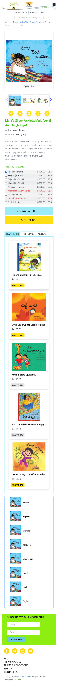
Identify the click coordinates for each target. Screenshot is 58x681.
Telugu (15, 22)
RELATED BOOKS (12, 234)
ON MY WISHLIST (29, 211)
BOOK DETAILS (28, 234)
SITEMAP (8, 668)
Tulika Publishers (24, 676)
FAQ (6, 658)
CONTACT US (11, 672)
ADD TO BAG (29, 220)
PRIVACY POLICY (12, 661)
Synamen (17, 680)
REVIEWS (42, 234)
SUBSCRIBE (17, 639)
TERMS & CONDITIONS (16, 665)
